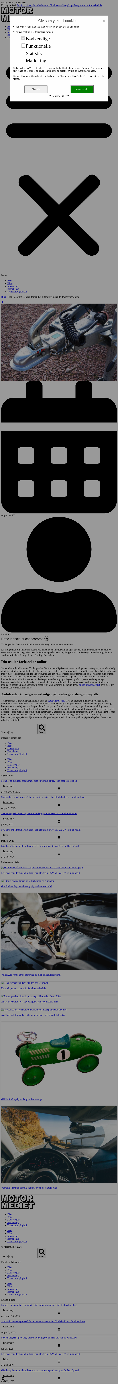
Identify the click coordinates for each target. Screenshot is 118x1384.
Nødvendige (38, 38)
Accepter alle (82, 89)
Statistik (34, 53)
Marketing (36, 60)
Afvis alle (36, 89)
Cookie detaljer (59, 96)
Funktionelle (38, 46)
